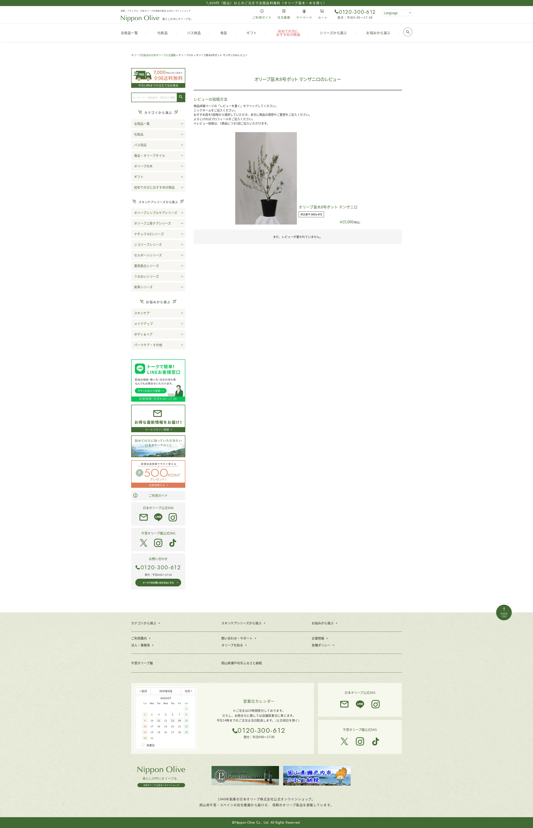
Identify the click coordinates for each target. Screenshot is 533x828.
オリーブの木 (185, 55)
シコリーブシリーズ (148, 244)
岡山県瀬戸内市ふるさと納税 (241, 663)
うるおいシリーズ (146, 276)
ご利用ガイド (158, 495)
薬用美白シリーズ (146, 265)
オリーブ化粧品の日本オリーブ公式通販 (153, 55)
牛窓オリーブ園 (142, 663)
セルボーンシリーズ (148, 255)
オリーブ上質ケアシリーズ (152, 223)
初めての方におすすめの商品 (154, 187)
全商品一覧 (142, 123)
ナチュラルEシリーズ (149, 234)
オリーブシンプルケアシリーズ (155, 212)
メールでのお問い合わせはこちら (158, 582)
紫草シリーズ (143, 287)
